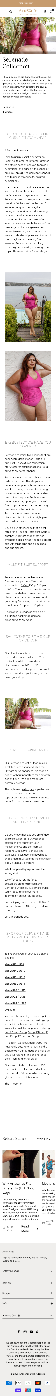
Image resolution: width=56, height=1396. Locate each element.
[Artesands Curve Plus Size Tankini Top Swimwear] (28, 307)
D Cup (24, 585)
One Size (10, 1009)
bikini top (25, 539)
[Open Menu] (4, 11)
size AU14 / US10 (15, 970)
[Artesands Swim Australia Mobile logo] (28, 12)
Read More (25, 1229)
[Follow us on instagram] (25, 1332)
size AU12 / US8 (14, 964)
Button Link (41, 1139)
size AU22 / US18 (15, 996)
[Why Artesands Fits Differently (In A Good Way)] (21, 1164)
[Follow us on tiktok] (37, 1332)
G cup (35, 1036)
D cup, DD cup (36, 1032)
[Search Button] (10, 11)
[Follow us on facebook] (19, 1332)
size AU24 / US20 (15, 1003)
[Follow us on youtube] (31, 1332)
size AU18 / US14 (15, 983)
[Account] (45, 11)
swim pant (28, 789)
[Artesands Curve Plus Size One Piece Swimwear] (28, 386)
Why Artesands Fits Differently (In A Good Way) (18, 1188)
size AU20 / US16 (15, 990)
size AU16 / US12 (15, 977)
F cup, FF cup (18, 1036)
